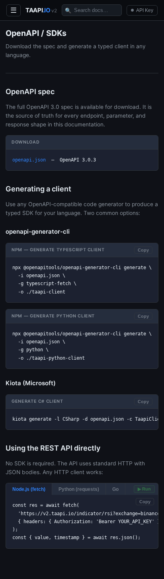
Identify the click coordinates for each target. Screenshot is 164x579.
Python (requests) (79, 489)
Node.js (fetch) (28, 489)
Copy (143, 250)
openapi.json (29, 160)
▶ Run (144, 488)
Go (115, 489)
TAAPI (41, 10)
